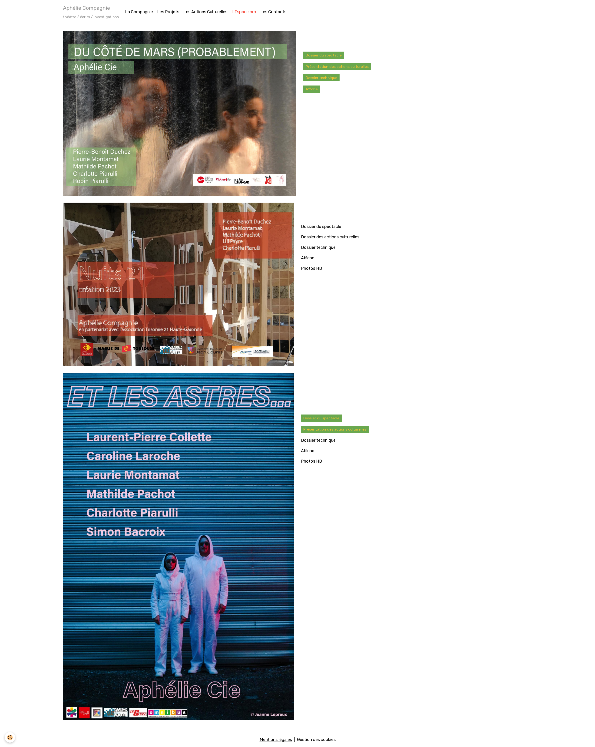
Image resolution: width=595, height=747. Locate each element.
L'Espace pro (243, 11)
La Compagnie (139, 11)
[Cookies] (10, 737)
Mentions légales (276, 739)
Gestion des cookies (316, 739)
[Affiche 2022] (179, 112)
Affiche (312, 89)
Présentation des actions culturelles (337, 66)
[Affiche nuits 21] (178, 283)
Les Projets (168, 11)
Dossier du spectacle (324, 55)
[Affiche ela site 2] (178, 546)
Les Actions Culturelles (205, 11)
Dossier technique (321, 78)
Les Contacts (273, 11)
